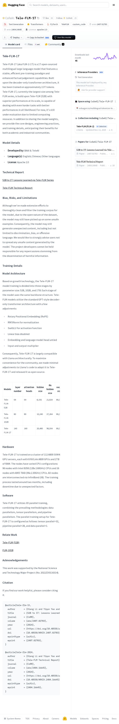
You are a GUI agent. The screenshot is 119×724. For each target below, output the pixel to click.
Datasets (84, 718)
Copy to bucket (39, 37)
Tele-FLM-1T (26, 17)
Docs (114, 718)
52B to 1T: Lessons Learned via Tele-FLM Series (28, 180)
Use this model (64, 37)
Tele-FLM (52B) (10, 542)
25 (75, 18)
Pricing (105, 718)
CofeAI (9, 18)
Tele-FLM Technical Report (17, 188)
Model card (14, 44)
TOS (27, 718)
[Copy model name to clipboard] (38, 18)
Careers (55, 718)
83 (52, 18)
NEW (101, 72)
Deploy (16, 37)
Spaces (95, 718)
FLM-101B (7, 550)
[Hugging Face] (65, 718)
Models (73, 718)
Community (56, 44)
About (45, 718)
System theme (14, 718)
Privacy (36, 718)
